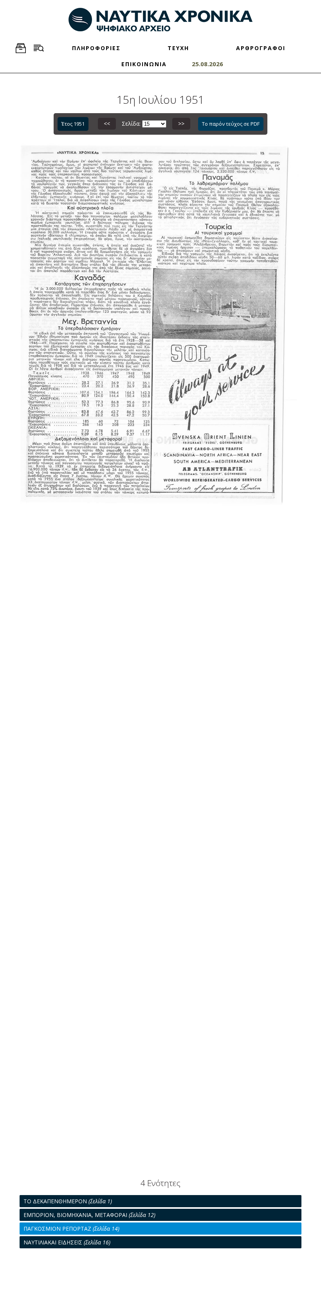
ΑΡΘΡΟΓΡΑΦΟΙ (260, 48)
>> (181, 123)
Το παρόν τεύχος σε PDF (231, 123)
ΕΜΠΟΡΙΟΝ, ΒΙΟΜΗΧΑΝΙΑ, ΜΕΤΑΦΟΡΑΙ (89, 1215)
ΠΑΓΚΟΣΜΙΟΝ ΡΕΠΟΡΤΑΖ (71, 1228)
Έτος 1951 (73, 123)
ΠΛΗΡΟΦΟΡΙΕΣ (96, 48)
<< (107, 123)
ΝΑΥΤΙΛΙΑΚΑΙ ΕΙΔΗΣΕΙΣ (66, 1242)
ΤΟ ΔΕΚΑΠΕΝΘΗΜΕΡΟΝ (67, 1201)
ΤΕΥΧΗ (178, 48)
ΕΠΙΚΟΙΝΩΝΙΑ (144, 64)
